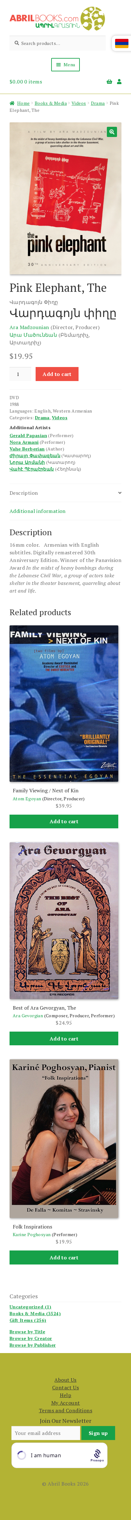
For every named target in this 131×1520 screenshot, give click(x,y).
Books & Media (51, 103)
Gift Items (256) (28, 1320)
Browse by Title (27, 1332)
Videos (79, 103)
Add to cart (57, 374)
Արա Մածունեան (33, 334)
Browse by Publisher (33, 1345)
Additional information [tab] (38, 511)
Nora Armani (24, 442)
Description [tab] (24, 492)
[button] (112, 132)
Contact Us (65, 1387)
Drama (98, 103)
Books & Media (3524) (35, 1313)
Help (66, 1395)
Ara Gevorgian (28, 1015)
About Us (65, 1379)
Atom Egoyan (27, 799)
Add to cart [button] (64, 821)
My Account (65, 1402)
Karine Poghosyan (32, 1234)
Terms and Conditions (65, 1410)
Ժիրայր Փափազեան (35, 455)
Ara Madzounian (29, 327)
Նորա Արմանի (27, 462)
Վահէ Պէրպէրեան (32, 469)
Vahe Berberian (27, 449)
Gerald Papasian (28, 435)
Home (23, 103)
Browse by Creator (31, 1338)
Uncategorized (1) (31, 1307)
